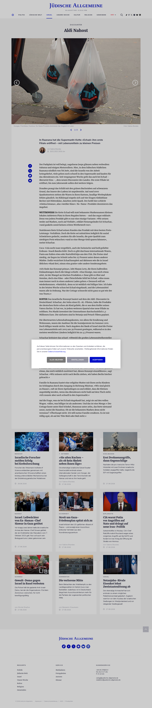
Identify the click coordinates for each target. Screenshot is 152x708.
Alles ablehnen (56, 360)
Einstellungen (77, 360)
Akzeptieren (97, 360)
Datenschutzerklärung (56, 351)
